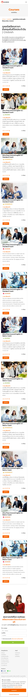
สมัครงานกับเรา (4, 673)
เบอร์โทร (3, 633)
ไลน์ (9, 671)
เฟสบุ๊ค (4, 671)
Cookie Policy (18, 687)
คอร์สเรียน (9, 19)
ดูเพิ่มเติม (6, 89)
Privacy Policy (5, 660)
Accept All (14, 690)
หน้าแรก (4, 19)
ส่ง (13, 642)
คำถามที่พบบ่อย (4, 658)
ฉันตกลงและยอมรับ (13, 638)
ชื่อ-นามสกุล (4, 628)
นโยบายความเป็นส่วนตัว (17, 638)
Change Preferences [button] (14, 694)
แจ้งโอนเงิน (17, 652)
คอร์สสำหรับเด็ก (4, 656)
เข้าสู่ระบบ (17, 654)
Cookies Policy (5, 661)
